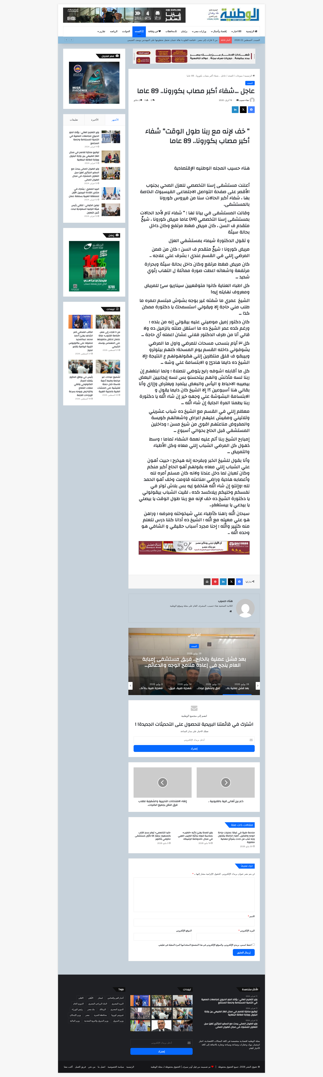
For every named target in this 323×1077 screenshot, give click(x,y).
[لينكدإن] (235, 109)
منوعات (238, 75)
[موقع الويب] (231, 611)
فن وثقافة (153, 31)
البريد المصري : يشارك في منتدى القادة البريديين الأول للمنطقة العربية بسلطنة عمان (84, 192)
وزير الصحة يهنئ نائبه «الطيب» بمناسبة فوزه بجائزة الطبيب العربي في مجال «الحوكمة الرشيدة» (195, 835)
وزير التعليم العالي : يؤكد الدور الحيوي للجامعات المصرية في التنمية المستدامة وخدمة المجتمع (84, 137)
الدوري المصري (117, 1009)
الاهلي (80, 998)
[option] (194, 661)
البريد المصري (117, 1003)
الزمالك (102, 1009)
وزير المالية (75, 1020)
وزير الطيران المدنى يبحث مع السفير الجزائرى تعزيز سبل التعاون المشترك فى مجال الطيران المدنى (85, 174)
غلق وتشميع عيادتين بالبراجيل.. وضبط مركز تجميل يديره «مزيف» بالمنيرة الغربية (194, 662)
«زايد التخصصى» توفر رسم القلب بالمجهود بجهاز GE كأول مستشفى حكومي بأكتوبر (153, 835)
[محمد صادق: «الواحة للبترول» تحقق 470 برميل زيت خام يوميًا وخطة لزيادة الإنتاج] (140, 1025)
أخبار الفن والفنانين (115, 998)
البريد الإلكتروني (246, 930)
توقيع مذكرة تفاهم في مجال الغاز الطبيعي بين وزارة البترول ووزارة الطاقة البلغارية (84, 156)
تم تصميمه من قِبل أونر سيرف (196, 1066)
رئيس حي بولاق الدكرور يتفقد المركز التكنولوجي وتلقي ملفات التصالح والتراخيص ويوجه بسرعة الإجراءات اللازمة (81, 386)
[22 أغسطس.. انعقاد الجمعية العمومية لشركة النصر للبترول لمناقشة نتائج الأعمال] (161, 1025)
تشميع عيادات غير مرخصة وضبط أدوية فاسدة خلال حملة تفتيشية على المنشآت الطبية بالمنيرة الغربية (108, 384)
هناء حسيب (244, 100)
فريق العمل (80, 1066)
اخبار (236, 31)
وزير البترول (118, 1020)
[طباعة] (207, 581)
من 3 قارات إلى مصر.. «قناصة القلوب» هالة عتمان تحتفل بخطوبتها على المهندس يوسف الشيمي (108, 339)
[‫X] (243, 109)
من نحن (91, 1066)
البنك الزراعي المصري (97, 1003)
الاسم (251, 916)
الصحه (138, 31)
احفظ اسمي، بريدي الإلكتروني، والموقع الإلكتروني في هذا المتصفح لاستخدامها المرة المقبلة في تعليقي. (205, 944)
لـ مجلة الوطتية (158, 1066)
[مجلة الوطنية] (233, 15)
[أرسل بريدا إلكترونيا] (238, 100)
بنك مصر (91, 1009)
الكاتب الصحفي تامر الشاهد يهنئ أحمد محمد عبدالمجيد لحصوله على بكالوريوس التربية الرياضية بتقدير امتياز (167, 40)
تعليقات (74, 119)
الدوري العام (78, 1003)
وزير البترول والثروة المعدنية (96, 1020)
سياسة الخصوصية (116, 1066)
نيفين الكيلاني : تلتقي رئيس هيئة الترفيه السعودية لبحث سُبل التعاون (85, 209)
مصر (87, 1015)
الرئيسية (250, 31)
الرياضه (113, 31)
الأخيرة (94, 119)
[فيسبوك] (251, 109)
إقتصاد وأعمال (220, 31)
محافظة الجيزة (100, 1015)
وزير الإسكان (75, 1015)
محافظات (170, 31)
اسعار (100, 998)
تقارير (102, 31)
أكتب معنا (68, 1066)
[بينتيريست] (215, 581)
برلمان (184, 31)
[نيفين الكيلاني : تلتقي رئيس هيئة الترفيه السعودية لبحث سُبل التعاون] (111, 209)
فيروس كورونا (117, 1015)
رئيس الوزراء (77, 1009)
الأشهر (115, 119)
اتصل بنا (101, 1066)
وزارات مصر (200, 31)
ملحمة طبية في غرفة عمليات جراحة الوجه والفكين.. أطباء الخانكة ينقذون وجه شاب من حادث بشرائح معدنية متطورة (236, 837)
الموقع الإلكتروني (184, 930)
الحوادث (126, 31)
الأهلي (90, 998)
